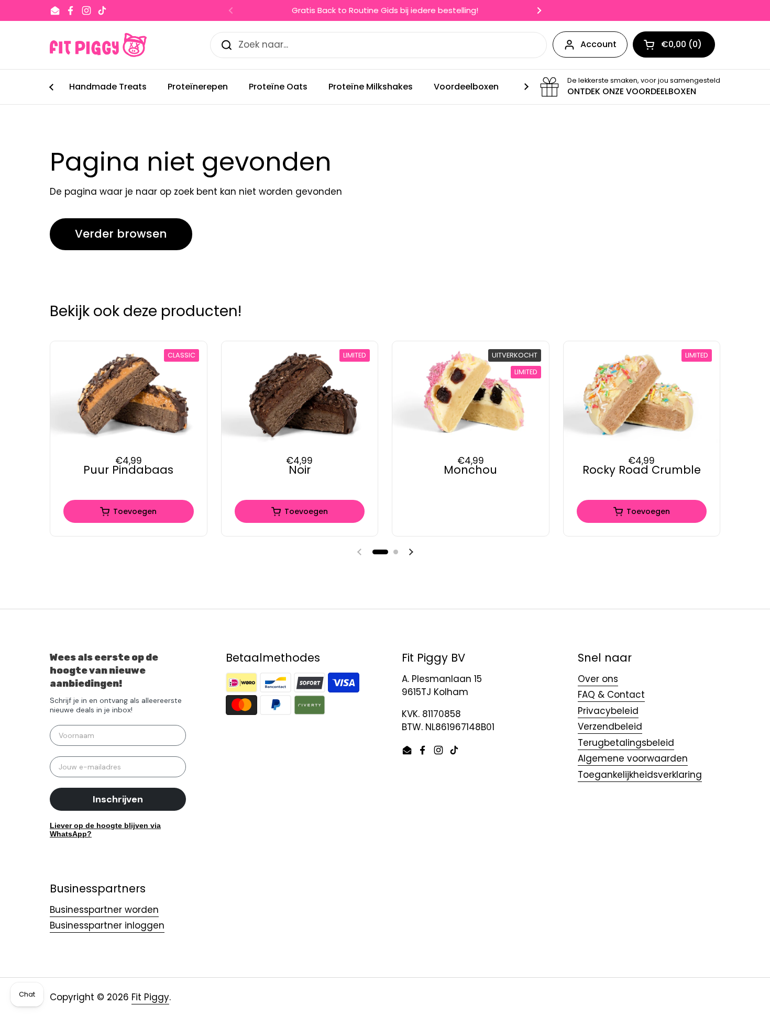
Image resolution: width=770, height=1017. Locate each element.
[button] (380, 552)
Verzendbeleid (610, 726)
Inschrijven (118, 799)
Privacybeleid (608, 711)
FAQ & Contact (611, 694)
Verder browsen (121, 233)
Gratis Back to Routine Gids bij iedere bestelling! (385, 11)
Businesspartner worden (104, 909)
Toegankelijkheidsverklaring (640, 774)
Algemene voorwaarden (633, 758)
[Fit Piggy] (98, 45)
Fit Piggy (150, 997)
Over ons (598, 679)
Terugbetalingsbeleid (626, 742)
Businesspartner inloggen (107, 925)
